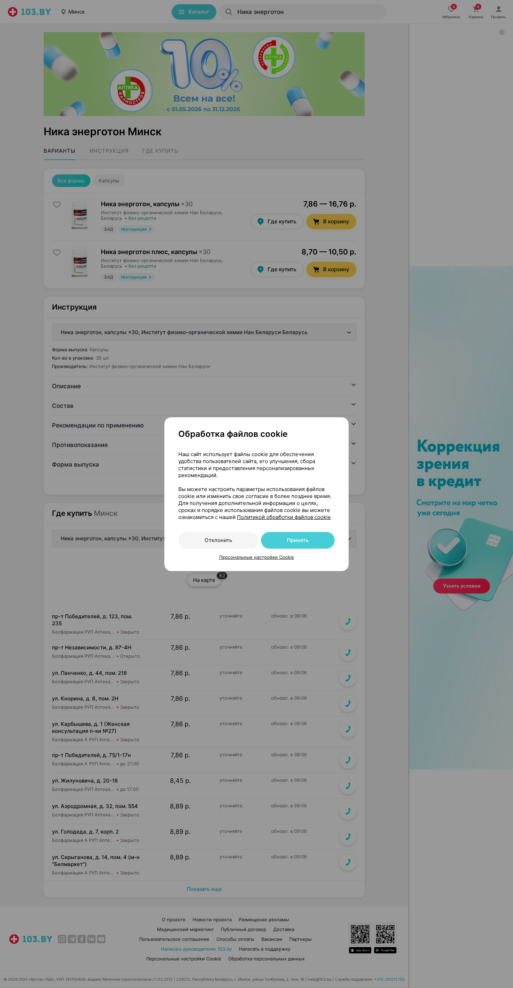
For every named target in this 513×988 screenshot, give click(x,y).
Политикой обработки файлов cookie (284, 517)
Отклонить (218, 540)
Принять (297, 540)
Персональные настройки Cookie (256, 557)
